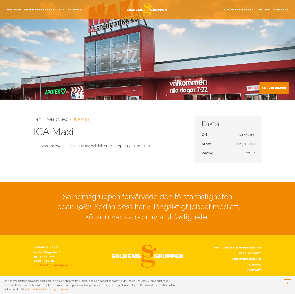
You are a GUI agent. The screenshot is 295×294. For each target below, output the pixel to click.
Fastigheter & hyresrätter (30, 9)
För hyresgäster (239, 9)
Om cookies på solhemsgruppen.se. (47, 289)
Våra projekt (70, 9)
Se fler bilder (274, 87)
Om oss (264, 9)
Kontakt (281, 9)
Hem (38, 119)
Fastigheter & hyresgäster (237, 247)
